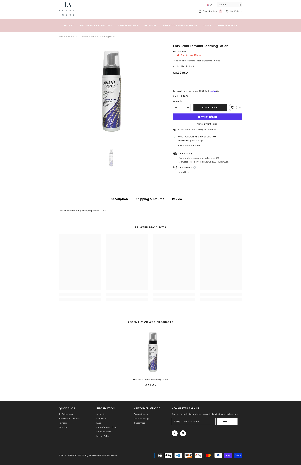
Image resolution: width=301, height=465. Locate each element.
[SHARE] (239, 107)
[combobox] (227, 4)
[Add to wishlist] (233, 107)
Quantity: (178, 101)
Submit (227, 421)
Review (177, 199)
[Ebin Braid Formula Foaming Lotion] (150, 352)
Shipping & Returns (150, 199)
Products (72, 36)
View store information (189, 145)
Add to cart (209, 107)
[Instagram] (183, 433)
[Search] (229, 4)
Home (62, 36)
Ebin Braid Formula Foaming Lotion (150, 379)
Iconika (113, 455)
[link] (80, 294)
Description (119, 199)
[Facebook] (175, 433)
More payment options (208, 124)
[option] (111, 91)
